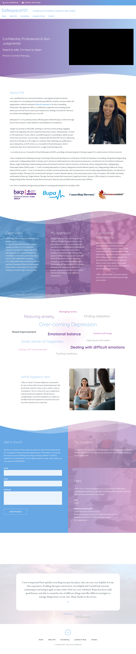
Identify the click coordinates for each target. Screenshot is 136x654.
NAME (6, 468)
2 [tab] (66, 614)
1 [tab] (64, 614)
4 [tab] (69, 614)
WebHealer (78, 644)
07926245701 (20, 461)
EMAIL (6, 479)
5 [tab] (71, 614)
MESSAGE (7, 490)
